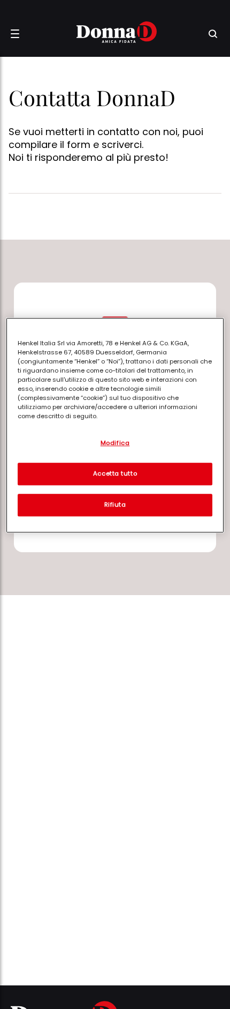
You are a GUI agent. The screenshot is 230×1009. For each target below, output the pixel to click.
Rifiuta (115, 504)
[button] (15, 33)
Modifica (115, 443)
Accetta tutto (115, 473)
